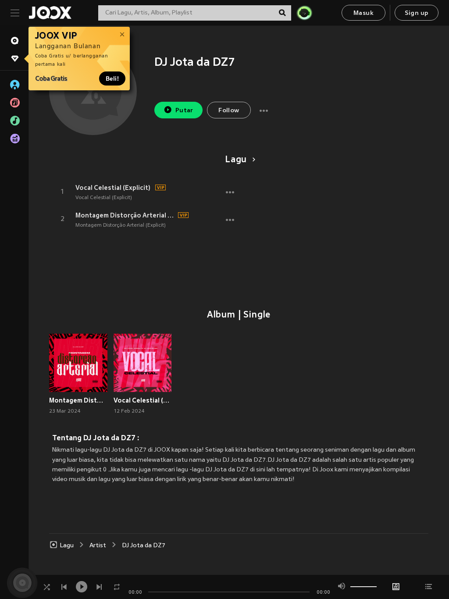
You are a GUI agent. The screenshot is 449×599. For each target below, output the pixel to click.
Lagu (236, 160)
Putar (184, 110)
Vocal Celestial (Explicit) (112, 187)
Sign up (417, 13)
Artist (97, 545)
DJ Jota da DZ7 (143, 545)
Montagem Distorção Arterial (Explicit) (125, 215)
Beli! (112, 78)
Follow (228, 110)
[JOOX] (50, 12)
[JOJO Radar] (304, 12)
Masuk (363, 13)
